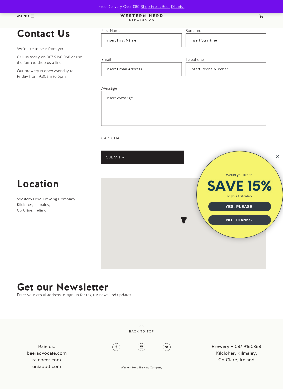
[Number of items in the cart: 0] (261, 16)
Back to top (141, 331)
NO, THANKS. (239, 220)
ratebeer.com (46, 360)
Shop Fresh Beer (155, 6)
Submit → (115, 157)
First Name (111, 30)
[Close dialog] (277, 156)
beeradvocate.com (47, 353)
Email (106, 59)
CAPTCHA (110, 138)
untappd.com (46, 366)
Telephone (195, 59)
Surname (193, 30)
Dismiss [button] (177, 6)
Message (109, 88)
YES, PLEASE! (239, 206)
